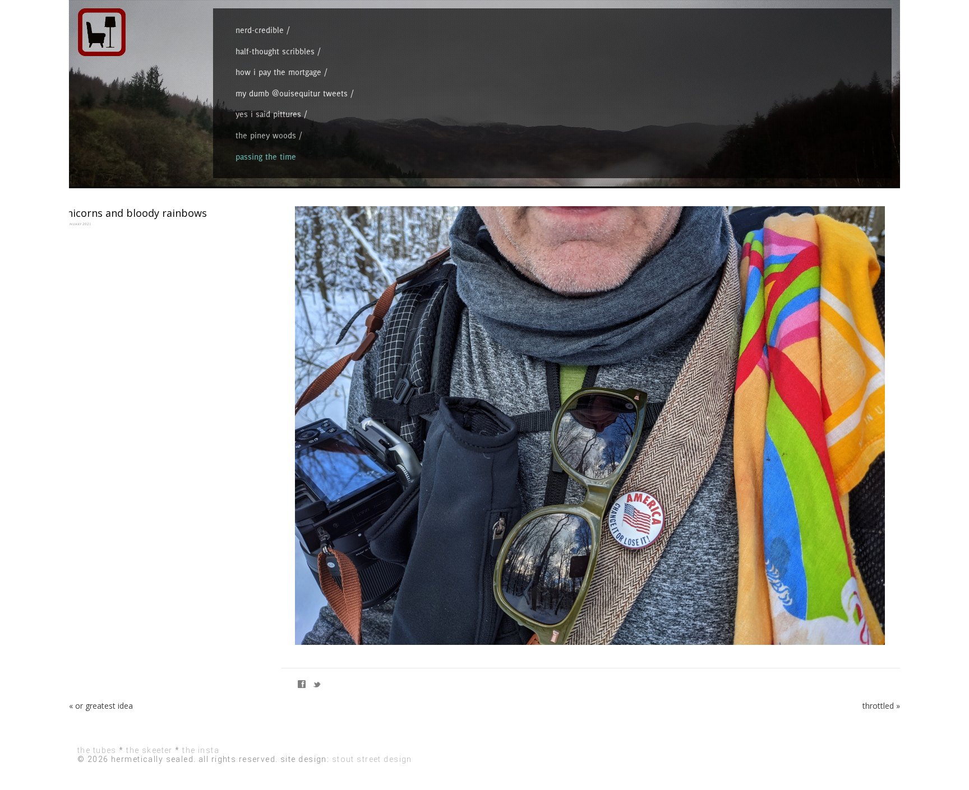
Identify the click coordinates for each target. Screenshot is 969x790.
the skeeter (149, 750)
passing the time (266, 156)
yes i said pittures (268, 114)
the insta (200, 750)
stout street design (372, 759)
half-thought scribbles (275, 51)
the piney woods (266, 135)
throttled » (881, 705)
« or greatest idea (101, 705)
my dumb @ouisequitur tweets (292, 93)
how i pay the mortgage (278, 72)
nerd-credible (260, 30)
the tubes (97, 750)
